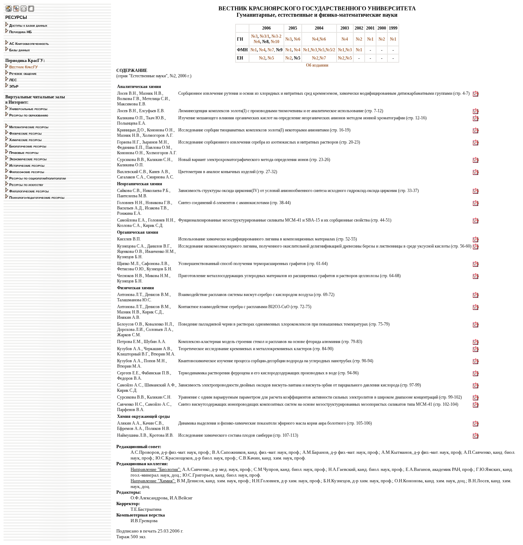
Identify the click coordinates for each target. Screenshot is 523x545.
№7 (271, 49)
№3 (254, 36)
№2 (359, 39)
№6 (257, 41)
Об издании (317, 65)
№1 (370, 39)
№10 (275, 41)
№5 (321, 49)
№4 (315, 39)
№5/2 (330, 49)
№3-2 (276, 36)
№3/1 (264, 36)
